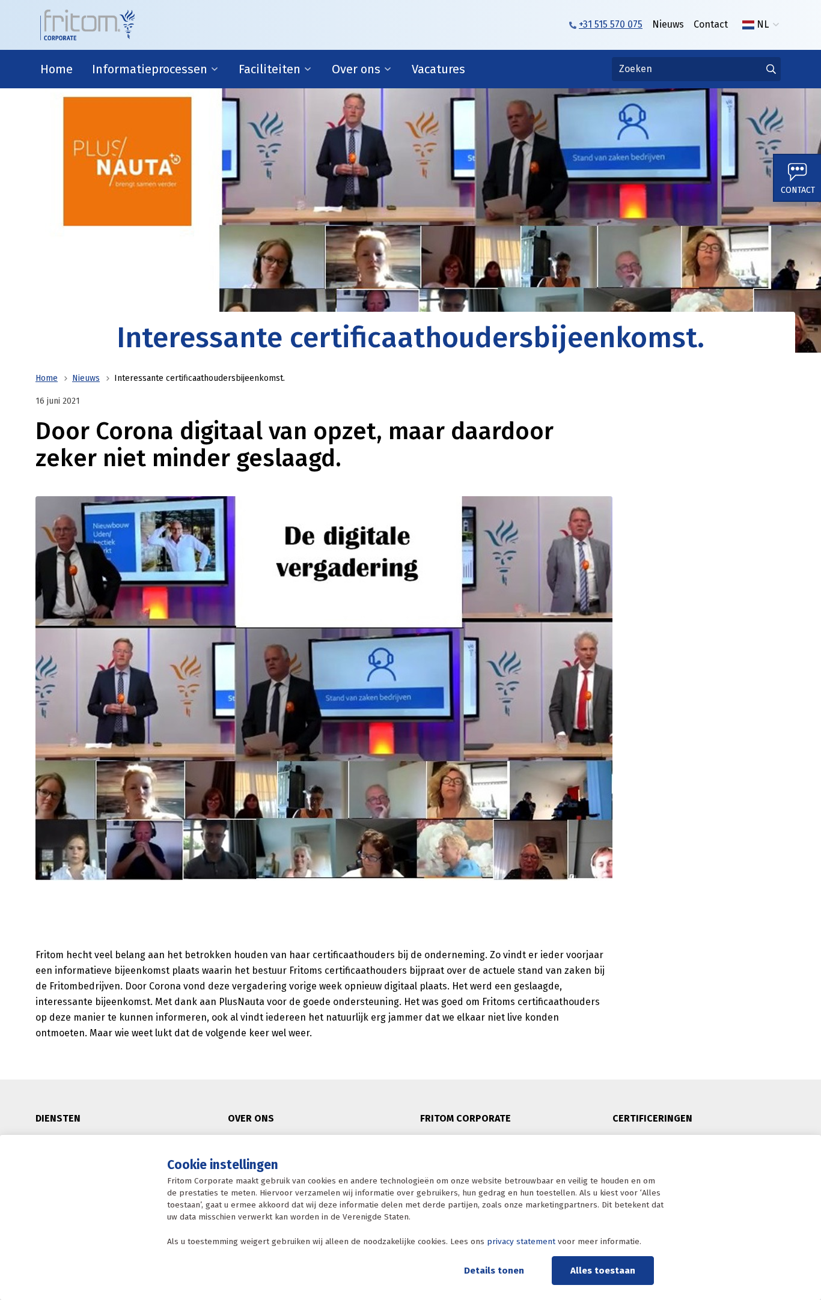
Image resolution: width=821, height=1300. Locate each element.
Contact (711, 24)
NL (763, 24)
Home (56, 69)
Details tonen (494, 1270)
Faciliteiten (270, 69)
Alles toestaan (602, 1270)
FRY (764, 48)
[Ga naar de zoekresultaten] (771, 69)
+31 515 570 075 (610, 24)
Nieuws (668, 24)
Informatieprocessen (149, 69)
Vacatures (438, 69)
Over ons (356, 69)
